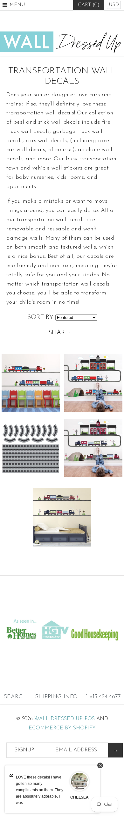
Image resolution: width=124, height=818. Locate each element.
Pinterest (62, 21)
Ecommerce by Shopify (62, 728)
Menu (17, 5)
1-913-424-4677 (103, 697)
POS (90, 718)
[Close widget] (100, 765)
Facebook (46, 21)
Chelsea (79, 797)
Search (15, 697)
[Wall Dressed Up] (62, 34)
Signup (24, 750)
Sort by (40, 317)
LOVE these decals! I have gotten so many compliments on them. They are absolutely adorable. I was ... (39, 790)
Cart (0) (89, 5)
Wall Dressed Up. (58, 718)
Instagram (78, 21)
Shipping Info (56, 697)
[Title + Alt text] (62, 611)
